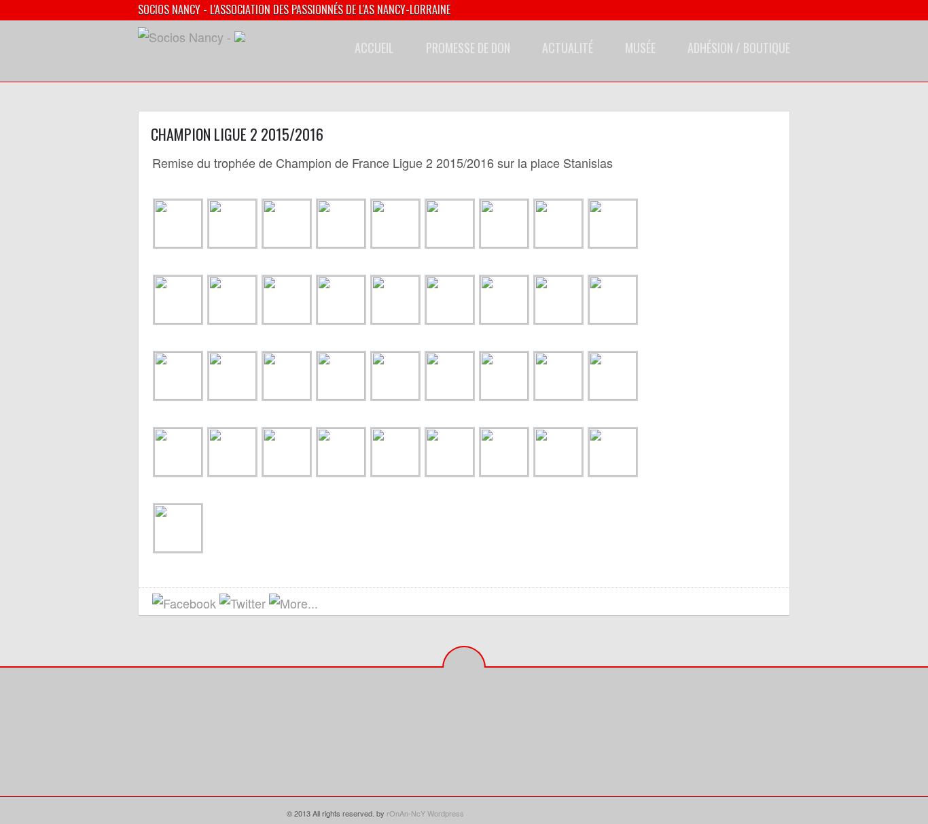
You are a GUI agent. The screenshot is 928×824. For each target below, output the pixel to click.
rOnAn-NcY (406, 813)
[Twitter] (516, 727)
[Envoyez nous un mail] (331, 604)
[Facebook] (494, 727)
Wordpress (445, 813)
